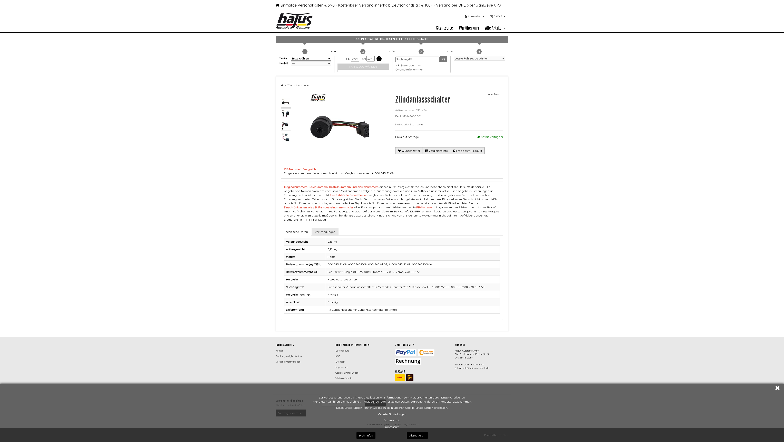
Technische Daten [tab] (296, 232)
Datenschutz (392, 420)
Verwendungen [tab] (325, 232)
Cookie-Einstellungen (392, 414)
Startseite (444, 28)
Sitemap (340, 361)
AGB (337, 356)
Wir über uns (469, 28)
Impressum (392, 427)
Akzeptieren (417, 435)
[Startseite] (282, 85)
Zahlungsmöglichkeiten (289, 356)
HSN (348, 59)
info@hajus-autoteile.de (476, 367)
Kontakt (280, 350)
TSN (363, 59)
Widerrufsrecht (343, 378)
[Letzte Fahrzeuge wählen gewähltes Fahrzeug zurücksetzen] (479, 58)
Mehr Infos (366, 435)
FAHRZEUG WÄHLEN (363, 66)
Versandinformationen (288, 361)
